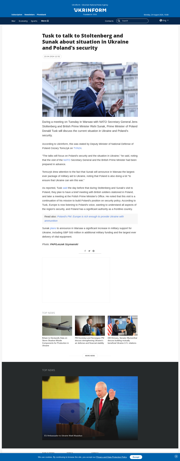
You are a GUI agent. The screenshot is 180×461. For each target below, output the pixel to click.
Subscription (17, 14)
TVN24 (77, 148)
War (13, 21)
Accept (136, 457)
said (65, 188)
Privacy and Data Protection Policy (111, 457)
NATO (66, 160)
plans (53, 228)
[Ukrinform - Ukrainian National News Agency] (90, 9)
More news (90, 356)
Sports (34, 21)
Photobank (41, 14)
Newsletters (29, 14)
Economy (23, 21)
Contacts (109, 21)
